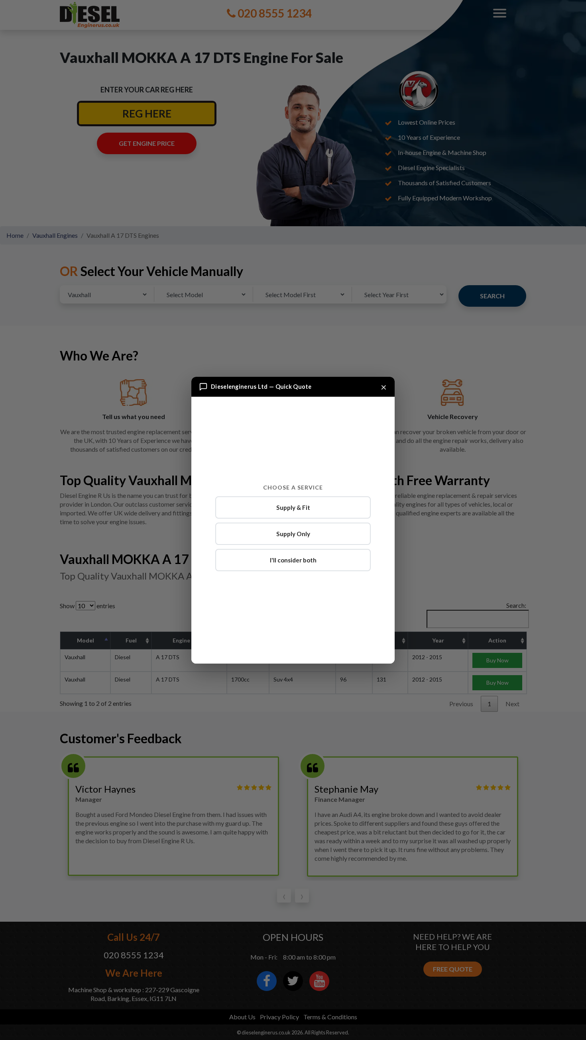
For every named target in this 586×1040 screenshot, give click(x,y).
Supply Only (293, 533)
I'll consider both (293, 560)
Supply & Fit (293, 507)
